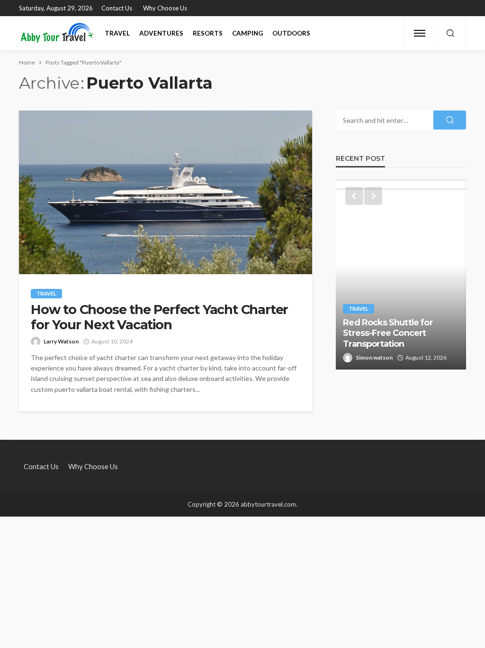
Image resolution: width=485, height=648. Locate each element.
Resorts (208, 33)
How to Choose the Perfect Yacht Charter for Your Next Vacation (159, 317)
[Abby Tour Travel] (57, 33)
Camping (247, 33)
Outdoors (291, 33)
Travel (117, 33)
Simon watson (374, 357)
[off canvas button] (419, 33)
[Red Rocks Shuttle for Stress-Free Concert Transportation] (401, 275)
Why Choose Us (165, 8)
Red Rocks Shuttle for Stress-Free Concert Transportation (387, 333)
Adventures (161, 33)
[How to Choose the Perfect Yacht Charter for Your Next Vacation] (165, 192)
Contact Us (116, 8)
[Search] (450, 33)
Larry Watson (61, 341)
